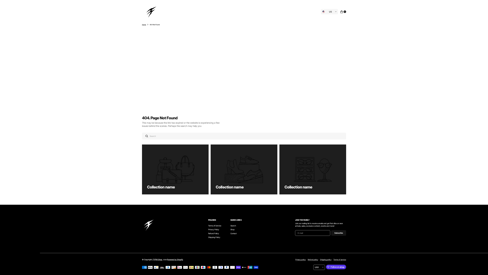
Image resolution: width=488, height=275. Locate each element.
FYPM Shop (157, 259)
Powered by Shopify (175, 259)
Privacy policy (300, 260)
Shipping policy (325, 260)
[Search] (147, 136)
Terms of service (339, 260)
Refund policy (313, 260)
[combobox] (244, 136)
